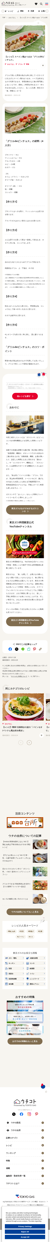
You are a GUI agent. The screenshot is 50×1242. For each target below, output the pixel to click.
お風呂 (43, 11)
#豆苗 (22, 931)
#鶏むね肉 (11, 931)
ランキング (11, 1153)
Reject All (25, 1232)
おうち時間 (12, 1187)
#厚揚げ (31, 931)
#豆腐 (40, 931)
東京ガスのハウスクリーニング (17, 1205)
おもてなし (11, 64)
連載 (8, 1168)
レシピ (10, 11)
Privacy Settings (25, 1226)
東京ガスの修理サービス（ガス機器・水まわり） (30, 1202)
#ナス (31, 937)
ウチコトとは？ (13, 1183)
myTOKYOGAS (7, 1202)
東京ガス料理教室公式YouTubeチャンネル (25, 621)
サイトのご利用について (19, 676)
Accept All (25, 1237)
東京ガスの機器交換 (36, 1205)
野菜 (27, 64)
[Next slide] (47, 11)
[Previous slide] (20, 742)
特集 (8, 1160)
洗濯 (32, 11)
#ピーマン (20, 937)
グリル (20, 64)
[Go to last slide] (3, 11)
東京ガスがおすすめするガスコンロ (25, 510)
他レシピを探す (24, 396)
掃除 (22, 11)
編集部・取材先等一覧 (15, 1175)
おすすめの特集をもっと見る (25, 1041)
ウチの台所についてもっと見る (25, 911)
